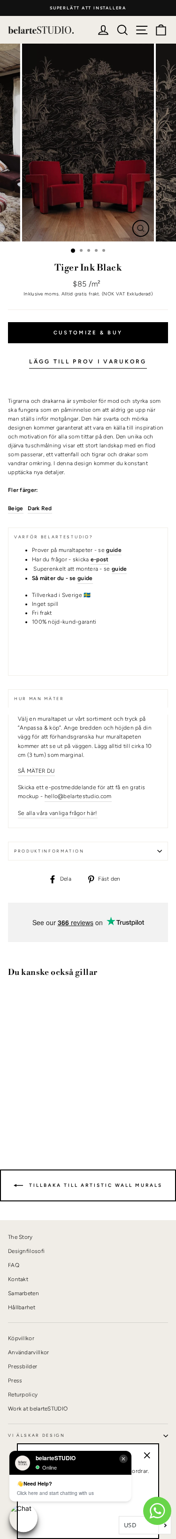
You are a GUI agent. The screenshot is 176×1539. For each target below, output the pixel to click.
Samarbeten (23, 1293)
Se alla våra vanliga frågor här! (58, 813)
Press (15, 1380)
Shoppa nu (32, 1107)
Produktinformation (49, 851)
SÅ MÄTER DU (36, 771)
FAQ (13, 1265)
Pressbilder (22, 1366)
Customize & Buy (88, 333)
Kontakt (18, 1279)
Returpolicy (23, 1394)
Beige (15, 508)
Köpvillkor (21, 1338)
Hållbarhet (21, 1307)
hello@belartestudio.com (78, 796)
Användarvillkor (28, 1352)
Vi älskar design (36, 1435)
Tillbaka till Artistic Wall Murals (94, 1185)
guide (85, 578)
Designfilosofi (26, 1251)
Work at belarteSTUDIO (38, 1408)
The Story (20, 1237)
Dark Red (40, 508)
